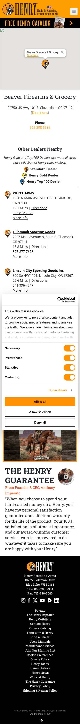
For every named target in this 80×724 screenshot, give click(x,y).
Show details (58, 390)
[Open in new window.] (23, 601)
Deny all (40, 422)
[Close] (63, 52)
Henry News (40, 673)
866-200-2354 (43, 589)
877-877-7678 (23, 251)
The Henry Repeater (40, 615)
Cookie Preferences (40, 655)
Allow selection (40, 412)
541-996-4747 (23, 285)
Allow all (40, 401)
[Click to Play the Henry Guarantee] (66, 477)
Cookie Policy (40, 659)
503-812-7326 (23, 213)
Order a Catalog (40, 628)
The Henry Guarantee (40, 681)
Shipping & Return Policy (40, 690)
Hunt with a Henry (40, 633)
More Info (20, 218)
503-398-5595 (40, 127)
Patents (40, 610)
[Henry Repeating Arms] (30, 9)
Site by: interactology (40, 713)
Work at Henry (40, 677)
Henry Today (40, 664)
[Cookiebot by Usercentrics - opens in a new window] (57, 299)
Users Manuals (40, 641)
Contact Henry (40, 624)
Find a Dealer (40, 637)
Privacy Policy (40, 686)
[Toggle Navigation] (74, 11)
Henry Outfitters (40, 619)
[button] (72, 11)
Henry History (40, 668)
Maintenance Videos (40, 646)
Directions (33, 55)
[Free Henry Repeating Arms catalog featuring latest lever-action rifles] (40, 22)
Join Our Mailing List (40, 650)
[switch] (69, 358)
